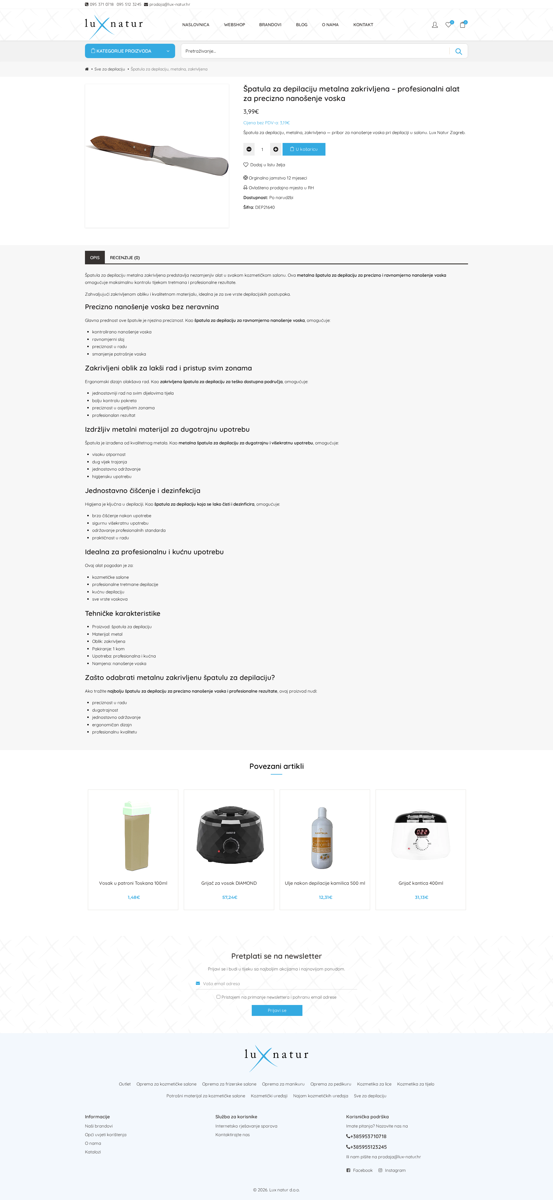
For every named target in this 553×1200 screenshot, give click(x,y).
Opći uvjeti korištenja (105, 1134)
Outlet (125, 1084)
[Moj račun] (435, 25)
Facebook (363, 1170)
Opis (95, 257)
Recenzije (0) (125, 257)
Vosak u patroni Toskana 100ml (133, 883)
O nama (93, 1143)
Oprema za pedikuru (330, 1084)
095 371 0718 (102, 4)
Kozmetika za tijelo (415, 1084)
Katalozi (93, 1152)
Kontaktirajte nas (232, 1134)
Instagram (395, 1170)
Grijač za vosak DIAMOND (229, 883)
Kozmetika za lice (374, 1084)
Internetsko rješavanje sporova (246, 1126)
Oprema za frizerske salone (229, 1084)
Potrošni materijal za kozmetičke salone (205, 1095)
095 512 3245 (129, 4)
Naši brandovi (99, 1126)
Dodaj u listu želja (267, 164)
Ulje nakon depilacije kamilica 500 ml (325, 883)
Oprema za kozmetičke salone (166, 1084)
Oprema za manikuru (283, 1084)
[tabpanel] (133, 850)
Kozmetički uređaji (269, 1095)
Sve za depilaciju (109, 69)
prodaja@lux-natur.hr (169, 4)
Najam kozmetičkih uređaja (320, 1095)
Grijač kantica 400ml (421, 883)
